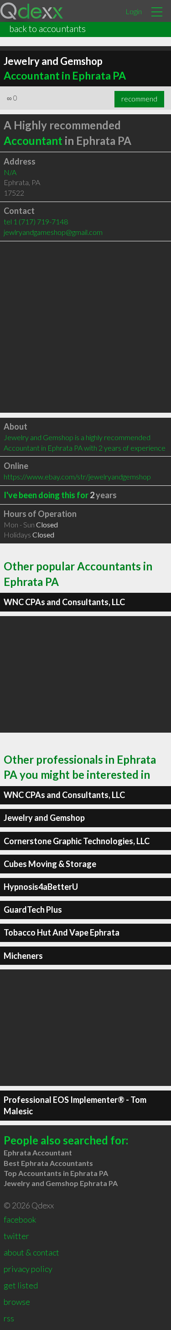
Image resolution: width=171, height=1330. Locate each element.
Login (133, 11)
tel (36, 221)
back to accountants (47, 28)
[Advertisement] (85, 327)
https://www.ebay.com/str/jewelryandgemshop (77, 476)
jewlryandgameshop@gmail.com (53, 232)
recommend (139, 99)
